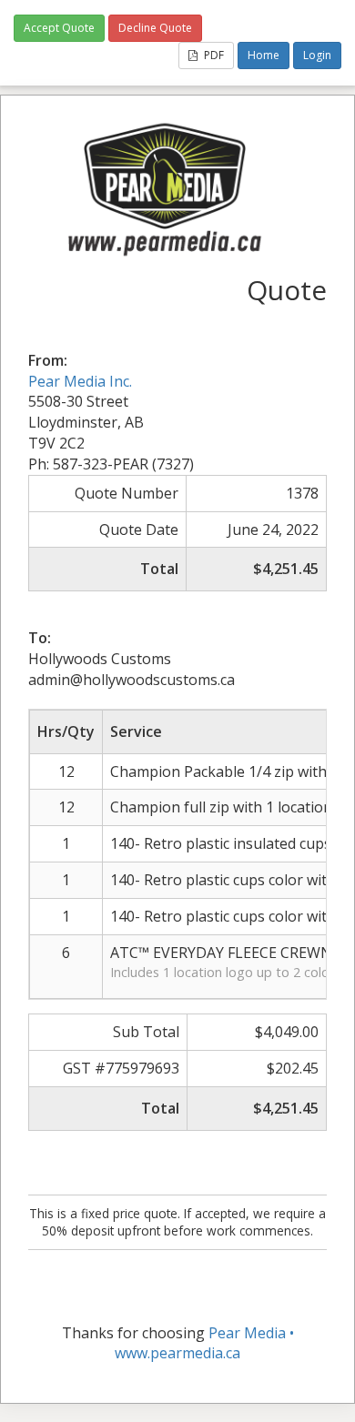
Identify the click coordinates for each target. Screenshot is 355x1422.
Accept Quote (59, 27)
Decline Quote (155, 27)
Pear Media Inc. (80, 381)
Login (317, 55)
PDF (212, 55)
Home (263, 55)
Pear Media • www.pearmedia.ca (204, 1343)
